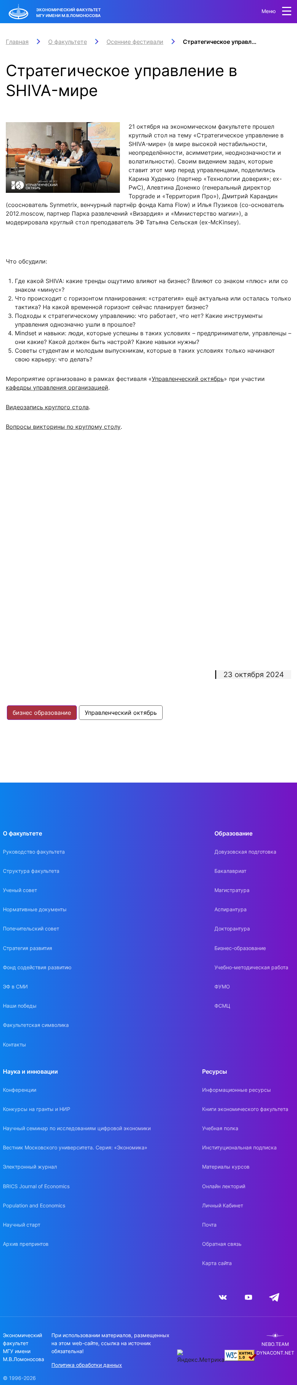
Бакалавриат (230, 871)
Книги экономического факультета (245, 1109)
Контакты (14, 1044)
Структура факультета (31, 871)
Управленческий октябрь (188, 378)
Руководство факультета (34, 852)
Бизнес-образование (240, 948)
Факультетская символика (36, 1025)
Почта (209, 1225)
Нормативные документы (35, 909)
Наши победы (20, 1006)
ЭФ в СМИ (15, 986)
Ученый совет (20, 890)
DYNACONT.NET (275, 1353)
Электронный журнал (30, 1167)
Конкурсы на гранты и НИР (36, 1109)
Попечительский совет (31, 928)
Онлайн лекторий (223, 1186)
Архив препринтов (26, 1244)
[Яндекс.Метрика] (201, 1356)
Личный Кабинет (222, 1205)
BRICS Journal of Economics (36, 1186)
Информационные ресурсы (236, 1090)
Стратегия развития (27, 948)
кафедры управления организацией (57, 387)
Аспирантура (230, 909)
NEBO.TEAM (275, 1344)
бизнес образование (42, 712)
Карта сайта (217, 1263)
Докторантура (232, 928)
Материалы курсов (226, 1167)
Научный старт (21, 1225)
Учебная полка (220, 1128)
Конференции (19, 1090)
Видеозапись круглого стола (47, 407)
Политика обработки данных (86, 1365)
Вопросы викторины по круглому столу (63, 426)
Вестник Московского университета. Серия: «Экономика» (75, 1147)
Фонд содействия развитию (37, 967)
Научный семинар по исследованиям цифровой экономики (77, 1128)
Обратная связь (222, 1244)
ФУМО (222, 986)
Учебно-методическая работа (251, 967)
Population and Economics (34, 1205)
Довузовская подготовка (245, 852)
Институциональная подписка (239, 1147)
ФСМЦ (222, 1006)
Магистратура (232, 890)
